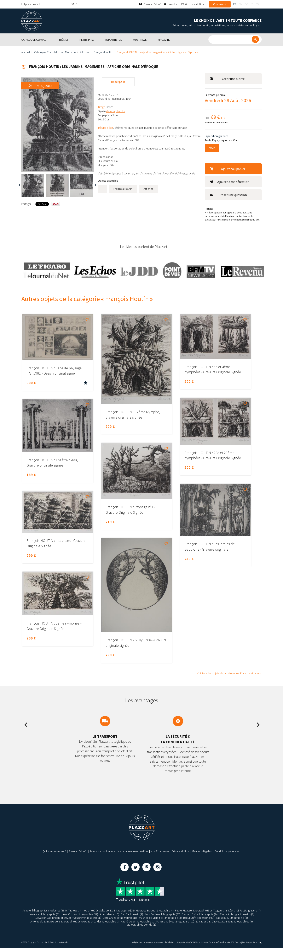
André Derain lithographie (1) (138, 921)
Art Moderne (68, 52)
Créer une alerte (233, 79)
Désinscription (180, 851)
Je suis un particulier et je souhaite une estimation (118, 851)
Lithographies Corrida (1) (141, 924)
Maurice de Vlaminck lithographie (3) (160, 918)
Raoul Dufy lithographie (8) (198, 918)
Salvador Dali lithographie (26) (117, 910)
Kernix (256, 942)
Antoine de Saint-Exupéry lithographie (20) (55, 921)
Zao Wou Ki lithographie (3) (232, 918)
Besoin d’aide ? (78, 851)
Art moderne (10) (109, 914)
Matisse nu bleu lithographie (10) (175, 921)
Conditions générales (226, 851)
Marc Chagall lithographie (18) (120, 918)
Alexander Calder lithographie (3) (100, 921)
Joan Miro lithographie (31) (44, 914)
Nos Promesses (160, 851)
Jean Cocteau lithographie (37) (80, 914)
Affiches (84, 52)
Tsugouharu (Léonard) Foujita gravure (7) (237, 910)
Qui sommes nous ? (54, 851)
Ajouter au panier (233, 169)
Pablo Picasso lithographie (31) (193, 910)
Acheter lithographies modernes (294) (45, 910)
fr (234, 4)
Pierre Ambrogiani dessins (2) (237, 914)
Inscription (197, 4)
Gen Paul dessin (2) (132, 914)
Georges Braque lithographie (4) (155, 910)
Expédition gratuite (216, 136)
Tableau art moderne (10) (83, 910)
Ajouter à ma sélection (233, 182)
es (257, 4)
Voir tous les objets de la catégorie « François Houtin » (229, 673)
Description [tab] (118, 82)
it (252, 4)
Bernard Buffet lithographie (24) (200, 914)
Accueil (25, 52)
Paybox (238, 942)
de (246, 4)
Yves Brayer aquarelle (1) (86, 918)
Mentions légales (202, 851)
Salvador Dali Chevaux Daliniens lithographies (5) (224, 921)
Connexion (219, 4)
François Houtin (102, 52)
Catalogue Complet (45, 52)
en (240, 4)
